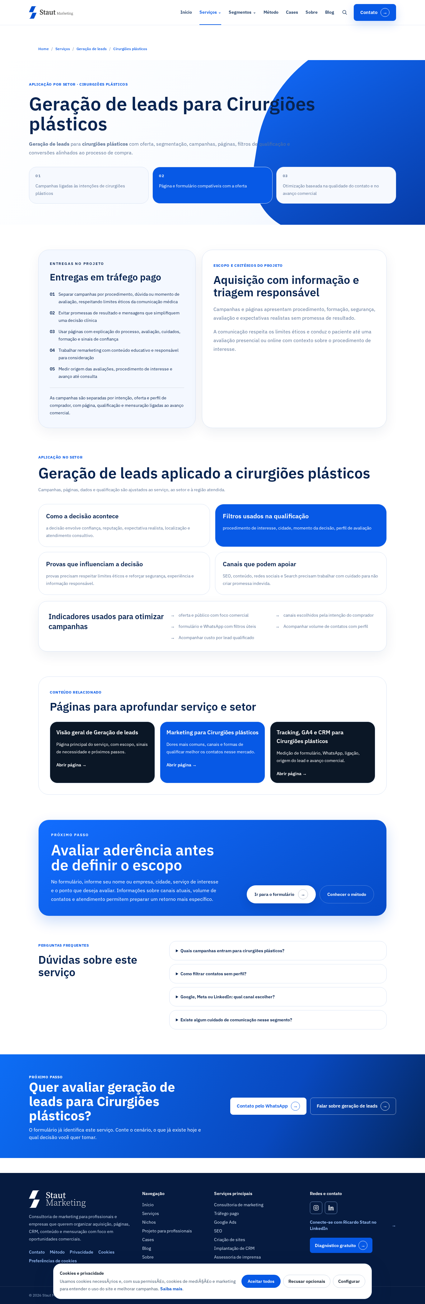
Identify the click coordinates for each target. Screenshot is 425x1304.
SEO (218, 1231)
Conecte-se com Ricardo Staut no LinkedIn (353, 1225)
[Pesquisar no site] (345, 12)
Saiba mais (171, 1289)
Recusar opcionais (306, 1281)
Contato (373, 12)
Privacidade (81, 1252)
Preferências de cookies (53, 1261)
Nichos (149, 1222)
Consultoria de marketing (238, 1204)
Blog (329, 12)
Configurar (349, 1281)
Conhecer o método (346, 894)
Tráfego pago (226, 1213)
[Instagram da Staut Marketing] (316, 1208)
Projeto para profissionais (167, 1231)
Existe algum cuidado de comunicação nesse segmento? (236, 1020)
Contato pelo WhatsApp (267, 1106)
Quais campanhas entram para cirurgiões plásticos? (232, 950)
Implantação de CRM (234, 1248)
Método (271, 12)
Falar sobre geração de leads (352, 1106)
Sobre (312, 12)
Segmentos (242, 12)
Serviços (210, 12)
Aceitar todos (261, 1281)
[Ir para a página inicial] (51, 12)
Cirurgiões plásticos (130, 48)
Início (186, 12)
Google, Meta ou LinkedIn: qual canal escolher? (227, 997)
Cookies (106, 1252)
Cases (292, 12)
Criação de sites (229, 1239)
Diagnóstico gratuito (340, 1245)
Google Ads (225, 1222)
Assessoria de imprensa (237, 1257)
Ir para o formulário (280, 894)
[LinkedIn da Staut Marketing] (331, 1208)
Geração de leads (92, 48)
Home (43, 48)
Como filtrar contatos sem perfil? (213, 974)
